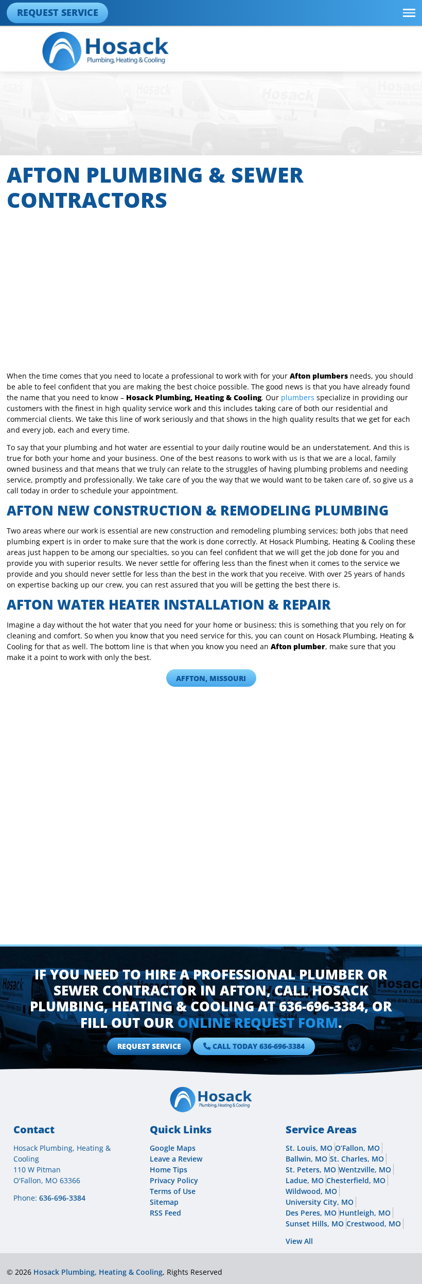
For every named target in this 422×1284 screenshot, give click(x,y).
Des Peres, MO (311, 1213)
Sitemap (164, 1202)
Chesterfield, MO (355, 1180)
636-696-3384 (321, 1006)
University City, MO (320, 1202)
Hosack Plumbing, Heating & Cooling (98, 1272)
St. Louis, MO (309, 1148)
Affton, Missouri (211, 678)
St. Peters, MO (311, 1169)
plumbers (297, 397)
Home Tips (168, 1169)
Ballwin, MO (306, 1159)
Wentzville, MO (365, 1169)
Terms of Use (173, 1191)
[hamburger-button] (409, 12)
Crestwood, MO (373, 1223)
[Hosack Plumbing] (105, 51)
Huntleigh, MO (365, 1213)
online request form (258, 1022)
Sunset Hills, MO (315, 1223)
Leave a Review (176, 1159)
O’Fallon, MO (357, 1148)
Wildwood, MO (311, 1191)
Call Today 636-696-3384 (259, 1046)
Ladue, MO (305, 1180)
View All (299, 1241)
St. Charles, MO (357, 1159)
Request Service (57, 12)
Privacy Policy (174, 1180)
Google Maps (173, 1148)
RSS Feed (165, 1213)
